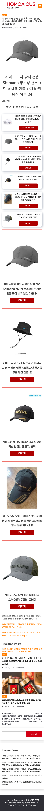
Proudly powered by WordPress (20, 803)
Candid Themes (28, 805)
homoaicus (21, 4)
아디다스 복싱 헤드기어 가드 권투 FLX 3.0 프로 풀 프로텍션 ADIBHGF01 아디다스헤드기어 (22, 661)
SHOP (4, 15)
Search (34, 734)
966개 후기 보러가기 (28, 128)
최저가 (22, 300)
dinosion (24, 28)
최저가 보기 (28, 148)
